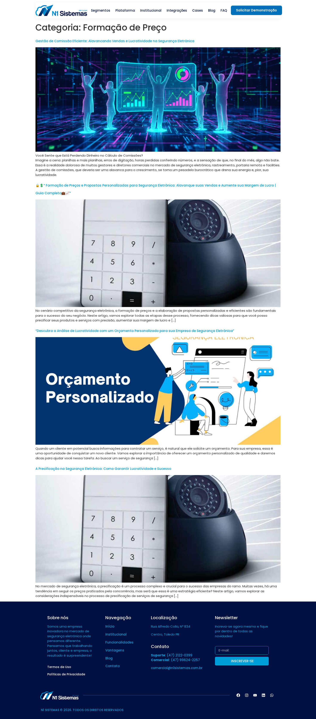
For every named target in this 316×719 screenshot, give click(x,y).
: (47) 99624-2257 (175, 660)
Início (109, 626)
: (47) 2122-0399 (171, 655)
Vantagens (114, 650)
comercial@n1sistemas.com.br (176, 668)
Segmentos (100, 10)
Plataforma (125, 10)
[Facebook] (238, 695)
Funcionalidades (119, 642)
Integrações (177, 10)
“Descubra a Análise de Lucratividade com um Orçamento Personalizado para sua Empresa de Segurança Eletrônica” (134, 331)
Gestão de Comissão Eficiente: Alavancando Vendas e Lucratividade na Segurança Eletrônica (114, 41)
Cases (197, 10)
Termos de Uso (59, 667)
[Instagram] (246, 695)
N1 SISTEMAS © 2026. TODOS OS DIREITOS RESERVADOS (82, 710)
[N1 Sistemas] (61, 10)
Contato (112, 666)
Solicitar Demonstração (256, 10)
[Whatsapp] (271, 695)
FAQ (224, 10)
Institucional (150, 10)
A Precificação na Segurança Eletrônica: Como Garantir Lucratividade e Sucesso (103, 468)
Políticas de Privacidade (66, 674)
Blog (211, 10)
